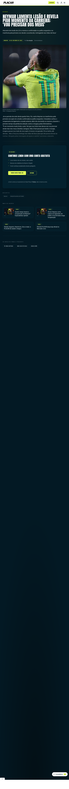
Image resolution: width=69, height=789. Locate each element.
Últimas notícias (8, 246)
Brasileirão (34, 246)
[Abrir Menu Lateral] (64, 3)
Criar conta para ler (17, 173)
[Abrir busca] (57, 2)
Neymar (5, 196)
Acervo (5, 11)
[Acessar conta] (61, 3)
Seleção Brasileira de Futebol (17, 196)
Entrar (32, 173)
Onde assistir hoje (22, 246)
